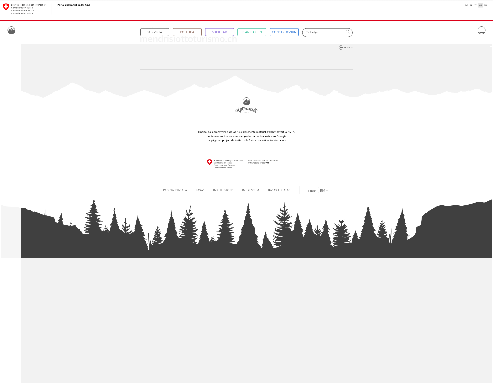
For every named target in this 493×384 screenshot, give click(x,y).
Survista (155, 32)
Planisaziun (252, 32)
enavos (348, 47)
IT (475, 5)
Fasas (201, 190)
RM (480, 5)
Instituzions (224, 190)
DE (466, 5)
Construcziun (284, 32)
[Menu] (481, 30)
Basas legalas (280, 190)
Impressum (251, 190)
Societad (219, 32)
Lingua (313, 190)
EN (485, 5)
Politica (187, 32)
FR (471, 5)
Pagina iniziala (176, 190)
